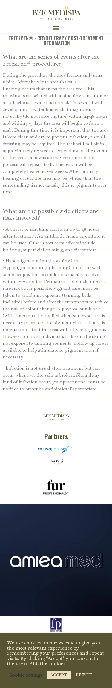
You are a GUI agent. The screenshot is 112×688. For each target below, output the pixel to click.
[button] (56, 28)
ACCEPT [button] (58, 675)
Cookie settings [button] (26, 675)
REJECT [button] (84, 675)
